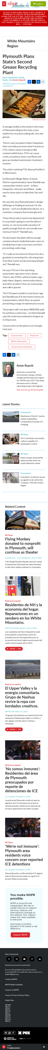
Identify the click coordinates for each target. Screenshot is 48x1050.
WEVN (7, 1015)
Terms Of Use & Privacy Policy (17, 995)
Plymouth (34, 335)
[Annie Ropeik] (8, 369)
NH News (24, 434)
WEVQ (8, 1019)
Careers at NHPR (12, 990)
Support (39, 4)
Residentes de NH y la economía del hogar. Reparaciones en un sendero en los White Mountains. (23, 613)
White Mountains (19, 341)
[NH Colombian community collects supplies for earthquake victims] (11, 439)
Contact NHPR (11, 979)
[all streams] (44, 1047)
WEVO (8, 1017)
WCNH (8, 1005)
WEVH (7, 1011)
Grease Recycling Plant (22, 347)
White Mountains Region (21, 43)
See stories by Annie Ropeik (30, 389)
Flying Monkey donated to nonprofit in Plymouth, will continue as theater (23, 545)
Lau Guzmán (10, 796)
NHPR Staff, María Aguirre (15, 628)
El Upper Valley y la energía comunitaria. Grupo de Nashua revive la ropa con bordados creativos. (22, 696)
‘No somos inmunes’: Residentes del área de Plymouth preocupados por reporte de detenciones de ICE (22, 779)
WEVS (7, 1021)
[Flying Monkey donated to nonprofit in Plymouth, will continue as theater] (22, 520)
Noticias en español (12, 601)
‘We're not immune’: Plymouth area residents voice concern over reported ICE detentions (24, 854)
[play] (4, 1047)
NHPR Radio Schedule (14, 985)
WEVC (7, 1007)
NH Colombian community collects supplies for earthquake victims (32, 441)
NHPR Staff (9, 711)
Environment (17, 335)
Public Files (9, 1000)
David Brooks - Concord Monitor (18, 558)
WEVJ (7, 1013)
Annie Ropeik (19, 79)
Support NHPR (20, 934)
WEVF (7, 1009)
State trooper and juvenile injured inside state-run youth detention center (31, 460)
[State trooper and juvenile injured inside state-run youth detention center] (11, 458)
